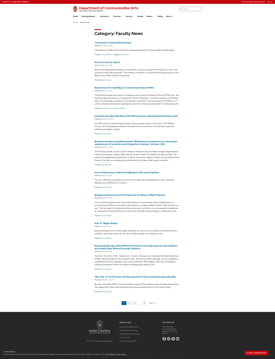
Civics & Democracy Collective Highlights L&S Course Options (127, 172)
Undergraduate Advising (128, 330)
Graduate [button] (104, 16)
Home (75, 16)
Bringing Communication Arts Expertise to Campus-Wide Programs (130, 195)
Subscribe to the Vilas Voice (129, 334)
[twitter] (173, 339)
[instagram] (169, 339)
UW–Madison (16, 2)
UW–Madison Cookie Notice (115, 354)
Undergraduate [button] (88, 16)
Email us (165, 333)
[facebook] (164, 339)
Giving (160, 16)
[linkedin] (178, 339)
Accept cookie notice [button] (256, 353)
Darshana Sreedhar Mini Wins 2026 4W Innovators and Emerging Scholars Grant (136, 116)
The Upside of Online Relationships (113, 42)
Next (153, 303)
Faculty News (106, 55)
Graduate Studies (118, 108)
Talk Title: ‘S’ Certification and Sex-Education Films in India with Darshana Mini (135, 276)
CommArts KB (124, 337)
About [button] (168, 16)
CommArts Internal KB (127, 341)
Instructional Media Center (253, 2)
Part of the (99, 341)
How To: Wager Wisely (106, 223)
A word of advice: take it (107, 62)
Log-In (269, 2)
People (140, 16)
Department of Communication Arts (108, 8)
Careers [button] (128, 16)
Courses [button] (117, 16)
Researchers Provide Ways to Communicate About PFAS (124, 87)
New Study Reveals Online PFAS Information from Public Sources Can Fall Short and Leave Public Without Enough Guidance (136, 247)
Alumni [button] (149, 16)
